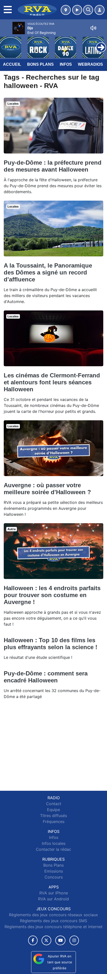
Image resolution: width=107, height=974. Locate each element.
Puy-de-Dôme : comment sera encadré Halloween (46, 677)
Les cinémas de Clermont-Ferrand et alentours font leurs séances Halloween (52, 382)
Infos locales (53, 843)
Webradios (90, 64)
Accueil (12, 64)
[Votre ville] (66, 10)
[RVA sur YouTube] (60, 940)
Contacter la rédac (53, 849)
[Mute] (93, 28)
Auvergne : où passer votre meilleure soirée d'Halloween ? (47, 488)
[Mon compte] (100, 10)
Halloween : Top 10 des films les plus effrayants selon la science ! (50, 643)
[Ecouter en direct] (77, 10)
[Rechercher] (88, 10)
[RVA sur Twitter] (46, 940)
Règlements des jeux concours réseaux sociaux (53, 914)
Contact (53, 803)
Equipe (53, 809)
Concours (54, 877)
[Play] (6, 43)
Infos (66, 64)
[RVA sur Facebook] (33, 940)
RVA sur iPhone (53, 892)
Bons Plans (40, 64)
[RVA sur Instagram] (74, 940)
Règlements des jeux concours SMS (53, 920)
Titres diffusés (53, 815)
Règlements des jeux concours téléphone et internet (53, 926)
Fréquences (53, 821)
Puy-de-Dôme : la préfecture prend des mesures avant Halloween (53, 166)
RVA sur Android (53, 898)
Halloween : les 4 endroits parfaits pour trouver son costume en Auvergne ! (52, 595)
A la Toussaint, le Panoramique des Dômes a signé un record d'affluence (48, 272)
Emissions (53, 871)
